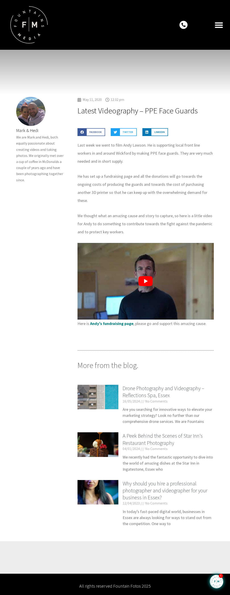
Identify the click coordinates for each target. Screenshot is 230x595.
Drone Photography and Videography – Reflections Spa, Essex (163, 392)
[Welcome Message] (216, 581)
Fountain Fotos (127, 586)
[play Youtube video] (145, 281)
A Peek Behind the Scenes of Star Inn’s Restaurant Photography (163, 439)
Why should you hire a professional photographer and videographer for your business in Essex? (165, 490)
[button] (219, 25)
